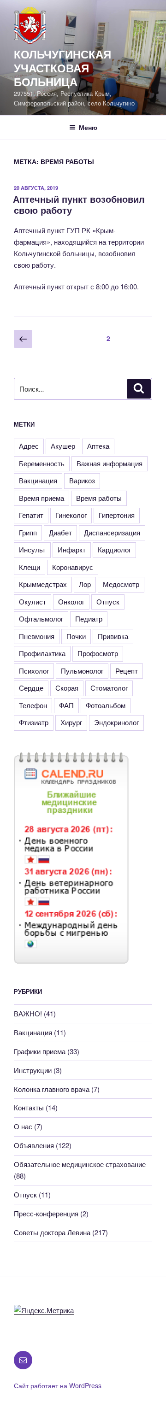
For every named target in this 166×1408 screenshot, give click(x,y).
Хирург (71, 722)
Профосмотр (97, 653)
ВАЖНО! (28, 1013)
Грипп (28, 532)
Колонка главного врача (51, 1089)
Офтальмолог (41, 618)
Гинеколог (71, 515)
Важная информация (109, 463)
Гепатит (31, 515)
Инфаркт (72, 549)
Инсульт (32, 549)
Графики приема (39, 1051)
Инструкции (33, 1070)
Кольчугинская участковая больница (62, 67)
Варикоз (82, 480)
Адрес (29, 446)
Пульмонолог (82, 670)
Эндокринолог (116, 722)
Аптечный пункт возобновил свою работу (79, 204)
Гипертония (117, 515)
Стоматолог (109, 687)
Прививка (113, 636)
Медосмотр (121, 584)
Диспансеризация (112, 532)
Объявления (34, 1145)
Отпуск (107, 601)
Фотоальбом (105, 705)
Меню (88, 127)
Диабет (60, 532)
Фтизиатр (33, 722)
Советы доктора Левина (52, 1232)
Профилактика (42, 653)
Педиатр (88, 618)
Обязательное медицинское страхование (80, 1164)
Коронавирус (72, 567)
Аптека (98, 446)
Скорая (66, 687)
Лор (85, 584)
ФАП (66, 705)
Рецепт (126, 670)
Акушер (63, 446)
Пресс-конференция (46, 1213)
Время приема (41, 498)
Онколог (71, 601)
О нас (23, 1126)
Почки (76, 636)
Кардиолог (114, 549)
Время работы (99, 498)
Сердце (31, 687)
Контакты (29, 1107)
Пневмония (36, 636)
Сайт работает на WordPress (57, 1385)
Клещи (29, 567)
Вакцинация (38, 480)
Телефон (33, 705)
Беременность (42, 463)
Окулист (32, 601)
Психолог (34, 670)
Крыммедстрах (43, 584)
